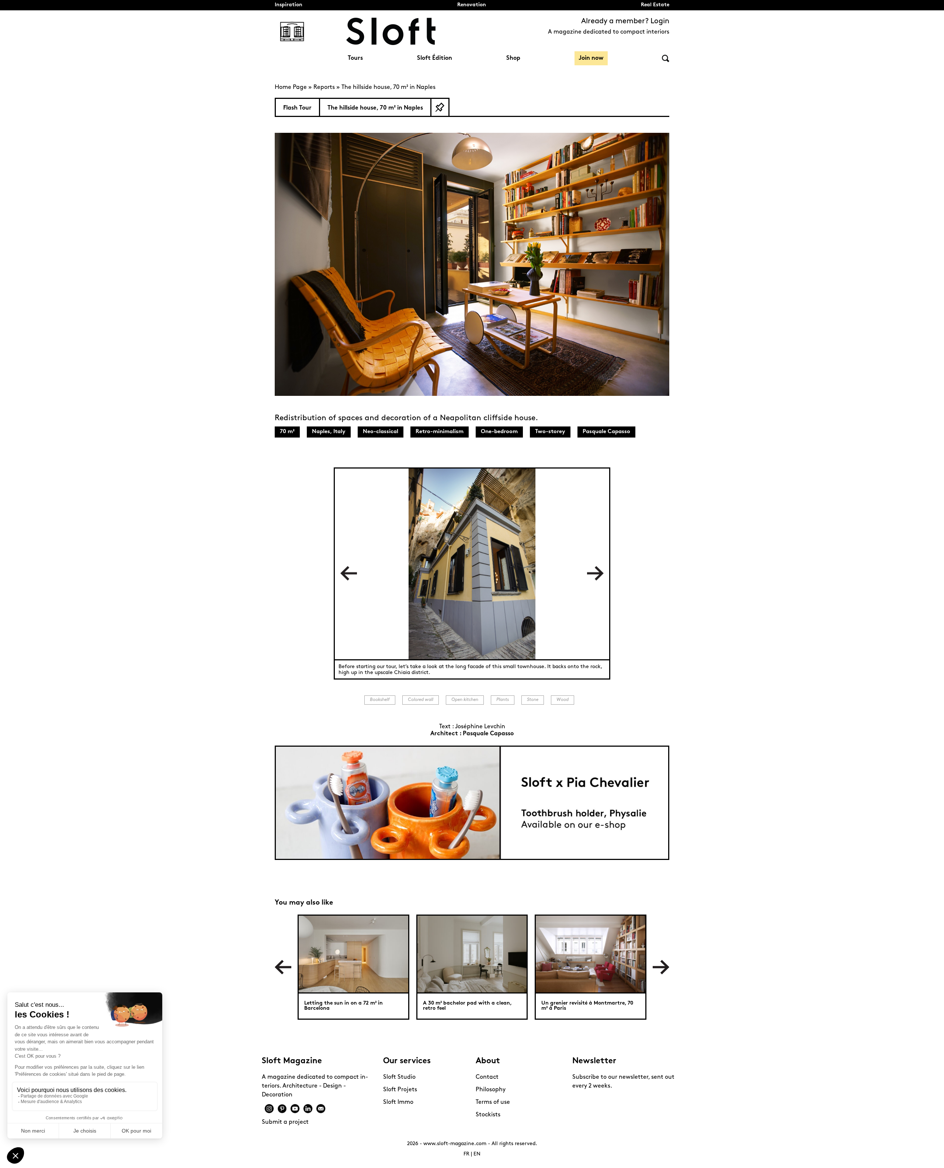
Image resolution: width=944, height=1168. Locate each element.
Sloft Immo (398, 1102)
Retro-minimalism (440, 432)
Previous (348, 573)
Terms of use (493, 1102)
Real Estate (655, 5)
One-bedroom (499, 432)
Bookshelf (380, 700)
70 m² (287, 432)
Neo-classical (380, 432)
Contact (487, 1077)
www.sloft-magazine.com (454, 1144)
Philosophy (491, 1090)
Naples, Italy (329, 432)
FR (466, 1154)
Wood (562, 700)
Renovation (471, 5)
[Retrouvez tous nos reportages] (292, 31)
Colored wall (420, 700)
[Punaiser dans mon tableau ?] (440, 107)
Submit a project (285, 1122)
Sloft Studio (399, 1077)
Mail (320, 1108)
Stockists (488, 1115)
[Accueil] (390, 31)
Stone (532, 700)
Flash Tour (297, 108)
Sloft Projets (400, 1090)
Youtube (295, 1108)
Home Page (291, 87)
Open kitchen (464, 700)
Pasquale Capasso (606, 432)
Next (595, 573)
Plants (502, 700)
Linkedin (307, 1108)
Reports (324, 87)
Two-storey (550, 432)
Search (665, 58)
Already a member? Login (625, 21)
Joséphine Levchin (480, 727)
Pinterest (282, 1108)
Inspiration (288, 5)
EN (476, 1154)
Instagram (269, 1108)
